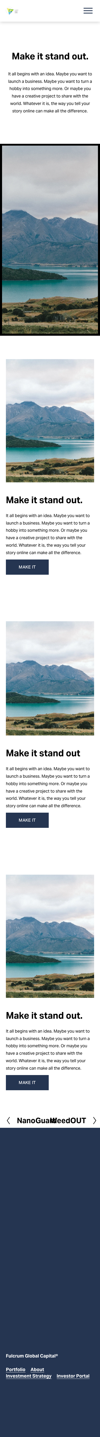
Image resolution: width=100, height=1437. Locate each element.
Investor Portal (73, 1376)
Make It (27, 567)
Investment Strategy (29, 1376)
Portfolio (15, 1369)
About (37, 1369)
